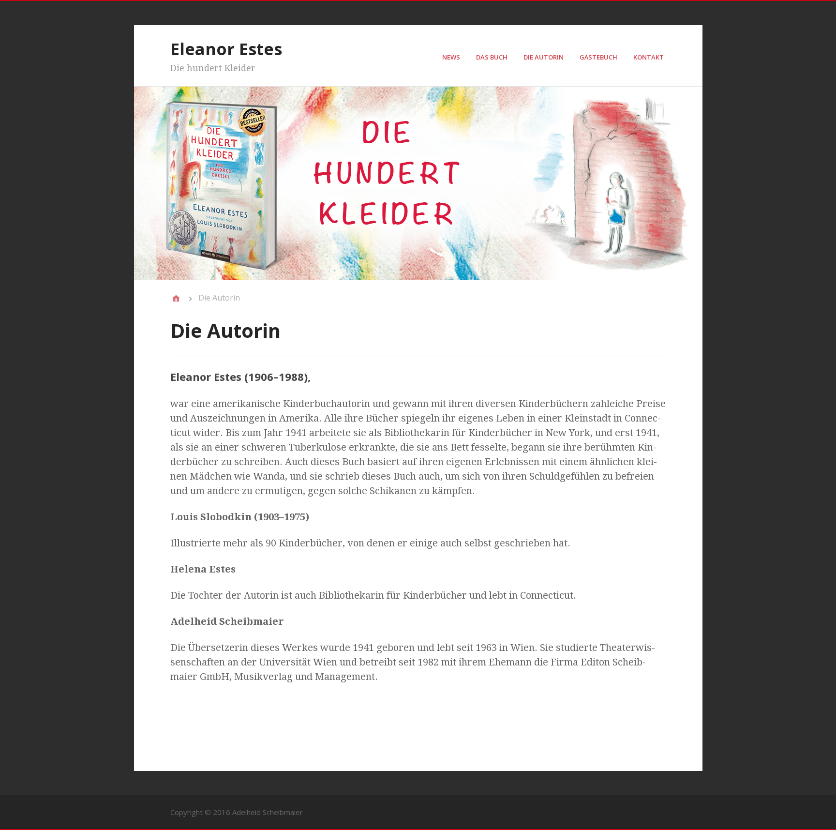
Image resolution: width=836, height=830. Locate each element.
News (451, 57)
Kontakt (648, 57)
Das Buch (492, 57)
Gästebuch (598, 57)
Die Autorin (543, 57)
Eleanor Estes (226, 49)
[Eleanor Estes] (176, 298)
